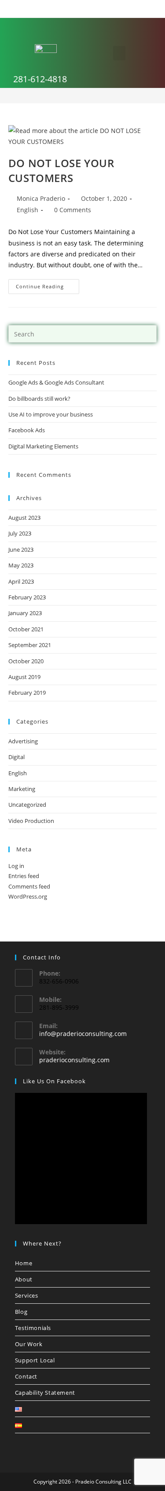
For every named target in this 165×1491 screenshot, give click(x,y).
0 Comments (72, 210)
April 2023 (21, 581)
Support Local (35, 1360)
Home (23, 1263)
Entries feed (23, 876)
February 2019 (27, 692)
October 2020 (26, 661)
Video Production (31, 821)
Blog (21, 1312)
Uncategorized (27, 804)
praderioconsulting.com (74, 1060)
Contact (26, 1376)
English (27, 210)
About (24, 1279)
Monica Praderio (41, 198)
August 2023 (24, 518)
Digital (16, 757)
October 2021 (26, 629)
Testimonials (33, 1328)
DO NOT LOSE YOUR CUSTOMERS (61, 170)
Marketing (21, 789)
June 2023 (20, 549)
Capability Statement (45, 1392)
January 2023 (25, 613)
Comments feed (29, 886)
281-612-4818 (40, 79)
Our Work (29, 1344)
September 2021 (29, 645)
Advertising (23, 741)
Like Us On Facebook (54, 1081)
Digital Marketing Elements (43, 446)
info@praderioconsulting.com (83, 1033)
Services (26, 1295)
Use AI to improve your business (50, 414)
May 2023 (20, 565)
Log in (16, 866)
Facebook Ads (26, 430)
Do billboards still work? (39, 398)
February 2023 (27, 597)
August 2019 (24, 677)
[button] (119, 53)
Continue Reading (47, 284)
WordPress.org (27, 896)
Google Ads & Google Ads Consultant (56, 382)
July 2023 (19, 533)
